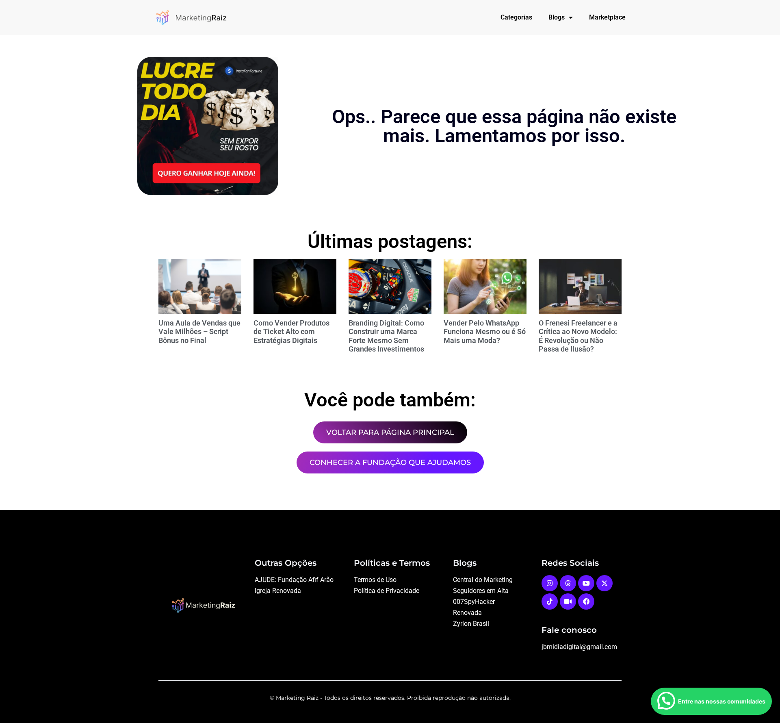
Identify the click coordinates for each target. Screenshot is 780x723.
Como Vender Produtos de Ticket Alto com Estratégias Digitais (291, 332)
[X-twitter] (604, 583)
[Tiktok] (550, 601)
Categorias (516, 17)
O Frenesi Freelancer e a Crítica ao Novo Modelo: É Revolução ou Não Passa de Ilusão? (578, 336)
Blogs (556, 17)
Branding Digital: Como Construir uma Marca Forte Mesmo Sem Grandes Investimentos (386, 336)
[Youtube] (586, 583)
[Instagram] (550, 583)
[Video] (568, 601)
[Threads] (568, 583)
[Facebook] (586, 601)
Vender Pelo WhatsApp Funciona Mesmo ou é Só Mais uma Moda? (485, 332)
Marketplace (607, 17)
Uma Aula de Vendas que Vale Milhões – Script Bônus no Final (199, 332)
